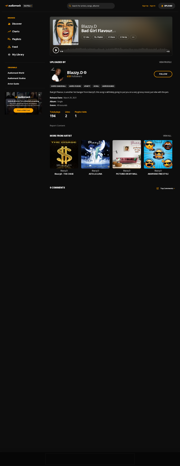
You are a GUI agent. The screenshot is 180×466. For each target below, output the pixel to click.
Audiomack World (16, 72)
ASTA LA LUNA (95, 174)
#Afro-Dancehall (58, 86)
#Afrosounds (108, 86)
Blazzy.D (75, 72)
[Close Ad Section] (39, 95)
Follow (163, 74)
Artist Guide (13, 83)
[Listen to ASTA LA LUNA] (95, 154)
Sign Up (145, 6)
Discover (17, 23)
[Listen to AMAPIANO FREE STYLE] (158, 154)
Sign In (152, 6)
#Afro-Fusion (75, 86)
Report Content (57, 125)
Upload (168, 5)
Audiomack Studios (17, 78)
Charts (15, 31)
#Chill (96, 86)
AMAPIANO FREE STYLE (158, 174)
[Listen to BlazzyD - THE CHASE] (64, 154)
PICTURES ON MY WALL (126, 174)
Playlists (16, 39)
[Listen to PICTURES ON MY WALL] (127, 154)
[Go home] (13, 6)
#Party (87, 86)
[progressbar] (114, 49)
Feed (15, 46)
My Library (18, 54)
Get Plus (28, 6)
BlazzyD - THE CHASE (64, 174)
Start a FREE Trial (23, 110)
